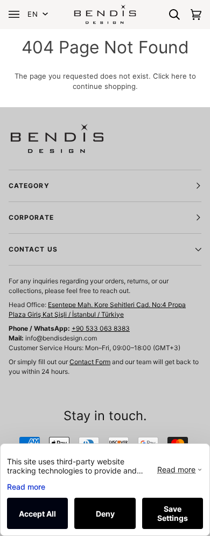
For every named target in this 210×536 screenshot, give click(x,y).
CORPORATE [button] (31, 217)
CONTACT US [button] (33, 249)
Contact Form (89, 362)
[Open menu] (17, 14)
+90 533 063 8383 (101, 328)
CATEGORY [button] (29, 186)
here (179, 76)
